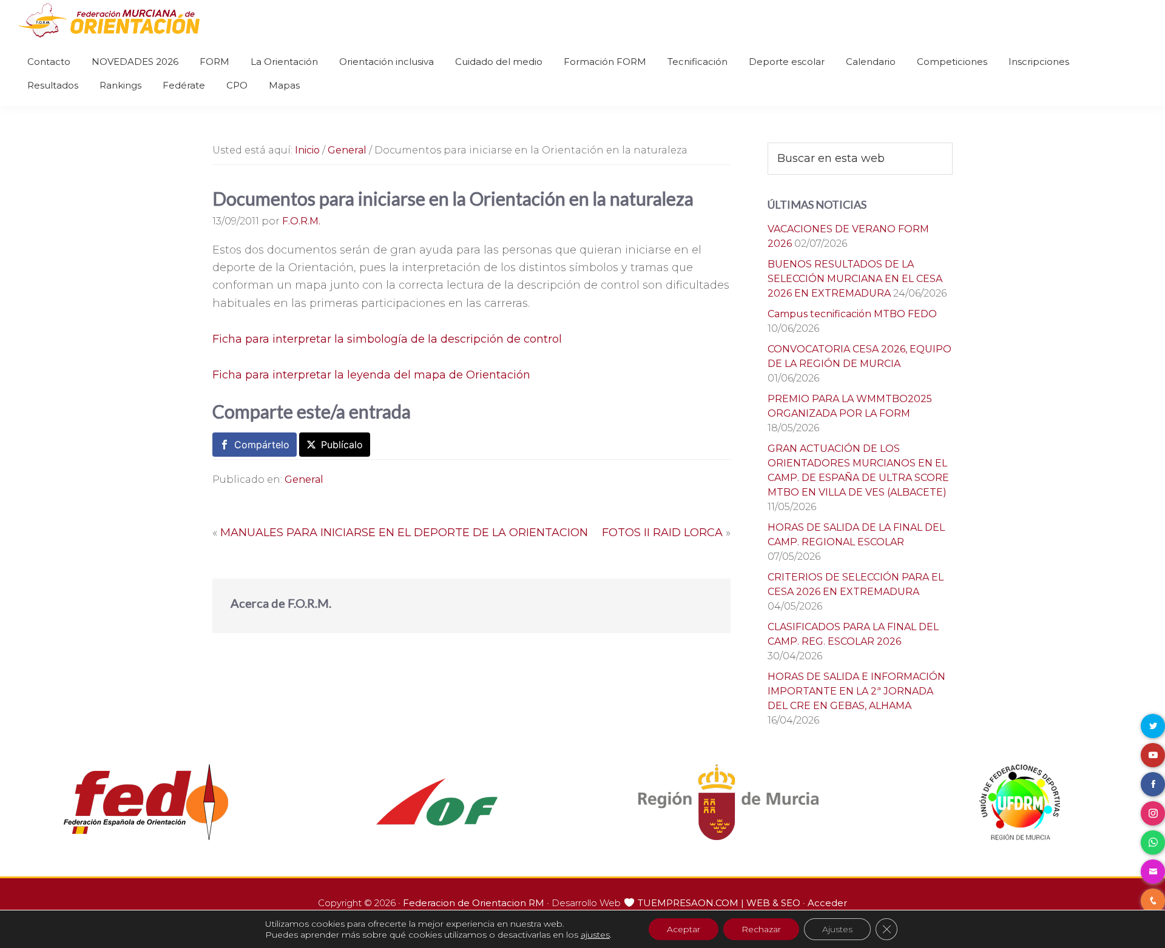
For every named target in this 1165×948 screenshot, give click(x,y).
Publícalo (342, 445)
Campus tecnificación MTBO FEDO (852, 314)
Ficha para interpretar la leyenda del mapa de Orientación (371, 375)
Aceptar (683, 929)
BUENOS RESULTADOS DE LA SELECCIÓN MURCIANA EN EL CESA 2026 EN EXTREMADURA (855, 278)
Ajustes (837, 929)
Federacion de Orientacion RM (473, 903)
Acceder (827, 903)
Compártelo (261, 445)
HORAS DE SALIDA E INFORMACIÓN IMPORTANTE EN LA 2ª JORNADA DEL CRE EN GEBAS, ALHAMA (856, 691)
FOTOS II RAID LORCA (662, 532)
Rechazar (761, 929)
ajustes (595, 934)
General (304, 479)
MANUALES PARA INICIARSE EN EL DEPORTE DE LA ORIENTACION (404, 532)
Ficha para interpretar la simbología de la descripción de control (387, 339)
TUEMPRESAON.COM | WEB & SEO (719, 903)
